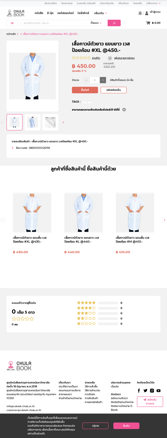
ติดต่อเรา (116, 394)
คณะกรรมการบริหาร (70, 390)
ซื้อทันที (85, 90)
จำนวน (75, 80)
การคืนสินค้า (91, 398)
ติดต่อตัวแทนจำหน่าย (122, 402)
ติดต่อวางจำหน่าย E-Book (122, 407)
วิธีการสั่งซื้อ (91, 386)
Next (63, 122)
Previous (2, 220)
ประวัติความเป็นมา (68, 386)
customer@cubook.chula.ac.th (24, 410)
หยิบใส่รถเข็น (113, 90)
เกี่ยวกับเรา (65, 382)
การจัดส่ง (90, 394)
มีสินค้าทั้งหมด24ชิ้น (121, 80)
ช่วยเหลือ (90, 382)
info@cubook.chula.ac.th (21, 406)
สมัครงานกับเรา (119, 398)
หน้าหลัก (11, 33)
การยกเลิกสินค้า (93, 402)
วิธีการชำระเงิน (92, 390)
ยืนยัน (126, 425)
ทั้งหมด (95, 22)
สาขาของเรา (65, 394)
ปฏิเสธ (95, 425)
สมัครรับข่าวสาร (151, 401)
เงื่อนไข (115, 386)
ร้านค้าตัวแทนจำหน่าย (70, 398)
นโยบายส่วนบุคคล (120, 382)
